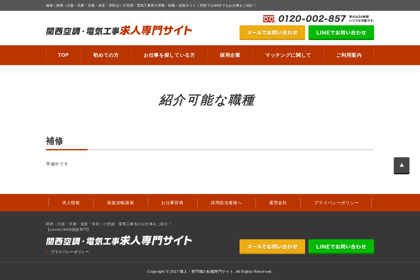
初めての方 (106, 55)
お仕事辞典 (172, 202)
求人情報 (71, 202)
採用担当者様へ (226, 202)
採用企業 (230, 55)
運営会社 (278, 202)
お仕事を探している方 (169, 55)
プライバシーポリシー (336, 202)
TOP (63, 55)
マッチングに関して (288, 55)
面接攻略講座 (120, 202)
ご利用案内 (349, 55)
